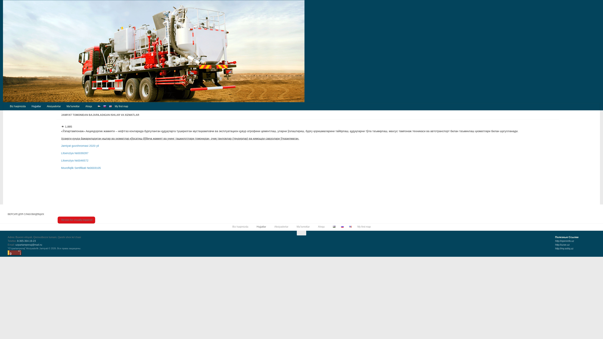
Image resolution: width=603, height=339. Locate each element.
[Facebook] (558, 254)
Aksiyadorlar (54, 106)
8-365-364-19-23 (26, 241)
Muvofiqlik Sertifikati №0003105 (81, 168)
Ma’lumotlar (73, 106)
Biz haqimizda (18, 106)
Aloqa (88, 106)
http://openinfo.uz (564, 241)
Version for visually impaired (76, 219)
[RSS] (592, 254)
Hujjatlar (36, 106)
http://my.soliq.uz (564, 248)
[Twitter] (570, 254)
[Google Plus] (575, 254)
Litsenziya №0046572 (74, 160)
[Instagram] (587, 254)
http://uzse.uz (562, 244)
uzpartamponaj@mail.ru (28, 244)
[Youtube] (581, 254)
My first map (121, 106)
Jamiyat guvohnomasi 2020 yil (80, 145)
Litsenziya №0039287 (74, 153)
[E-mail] (564, 254)
